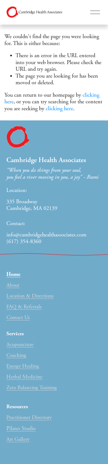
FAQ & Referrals (24, 307)
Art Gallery (17, 439)
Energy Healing (22, 366)
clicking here (59, 108)
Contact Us (18, 317)
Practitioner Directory (29, 417)
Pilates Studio (21, 428)
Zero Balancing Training (31, 387)
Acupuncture (20, 344)
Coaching (16, 355)
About (12, 285)
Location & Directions (29, 296)
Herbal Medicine (24, 377)
